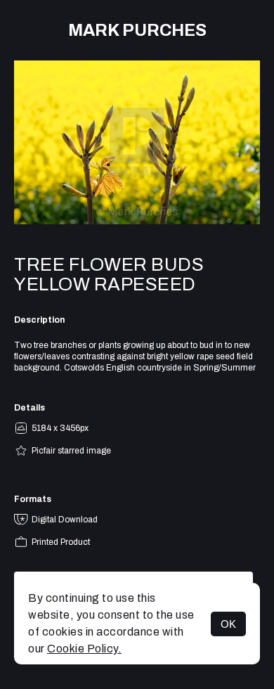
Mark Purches (137, 30)
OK (228, 624)
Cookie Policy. (84, 649)
